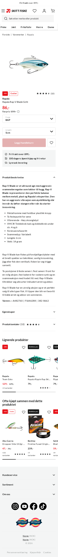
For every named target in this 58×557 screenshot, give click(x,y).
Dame (51, 27)
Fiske (4, 27)
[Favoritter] (34, 10)
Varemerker (18, 34)
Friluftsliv (26, 27)
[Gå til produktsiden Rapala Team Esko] (13, 362)
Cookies (47, 552)
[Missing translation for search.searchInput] (4, 18)
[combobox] (28, 18)
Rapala (30, 34)
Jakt (13, 27)
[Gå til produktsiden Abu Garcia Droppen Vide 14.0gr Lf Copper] (13, 426)
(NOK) (29, 536)
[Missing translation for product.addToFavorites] (51, 142)
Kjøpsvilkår (35, 552)
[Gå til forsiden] (16, 11)
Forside (6, 34)
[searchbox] (30, 18)
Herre (39, 27)
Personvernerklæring (17, 552)
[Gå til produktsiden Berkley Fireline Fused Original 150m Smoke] (39, 426)
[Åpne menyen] (3, 11)
